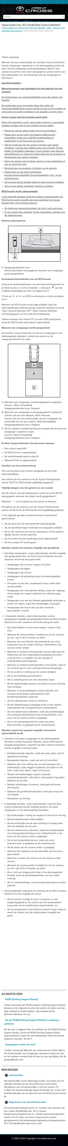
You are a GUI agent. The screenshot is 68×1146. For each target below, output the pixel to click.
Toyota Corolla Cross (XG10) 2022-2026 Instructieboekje (23, 28)
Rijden (49, 28)
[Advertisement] (34, 43)
